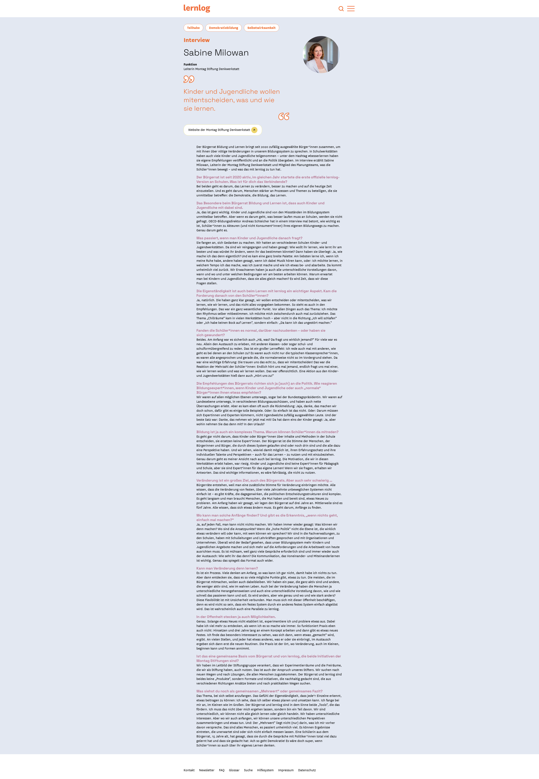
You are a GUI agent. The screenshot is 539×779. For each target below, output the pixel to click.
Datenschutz (307, 770)
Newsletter (206, 770)
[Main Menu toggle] (351, 8)
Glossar (234, 770)
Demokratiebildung (223, 27)
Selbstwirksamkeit (261, 27)
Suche (248, 770)
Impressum (286, 770)
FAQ (221, 770)
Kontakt (189, 770)
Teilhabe (193, 27)
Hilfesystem (265, 770)
